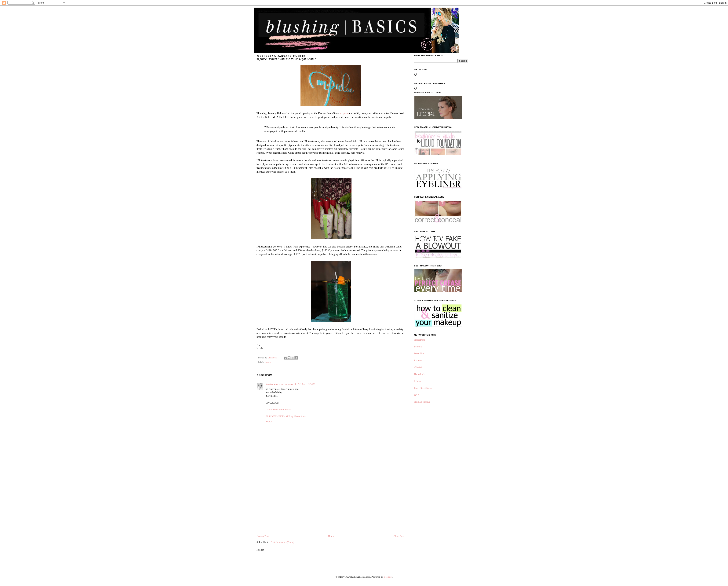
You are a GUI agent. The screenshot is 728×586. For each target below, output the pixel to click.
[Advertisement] (330, 506)
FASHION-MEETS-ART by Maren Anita (286, 416)
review (268, 362)
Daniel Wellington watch (278, 409)
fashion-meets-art (275, 384)
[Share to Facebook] (296, 358)
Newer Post (263, 536)
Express (418, 360)
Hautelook (419, 374)
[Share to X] (293, 358)
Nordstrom (419, 339)
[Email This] (285, 358)
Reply (269, 421)
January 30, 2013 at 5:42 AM (300, 384)
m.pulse (344, 113)
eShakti (418, 367)
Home (331, 536)
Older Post (399, 536)
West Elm (419, 353)
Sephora (418, 346)
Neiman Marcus (422, 401)
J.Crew (417, 381)
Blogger (388, 576)
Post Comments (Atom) (282, 542)
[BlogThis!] (289, 358)
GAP (416, 395)
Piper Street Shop (423, 387)
